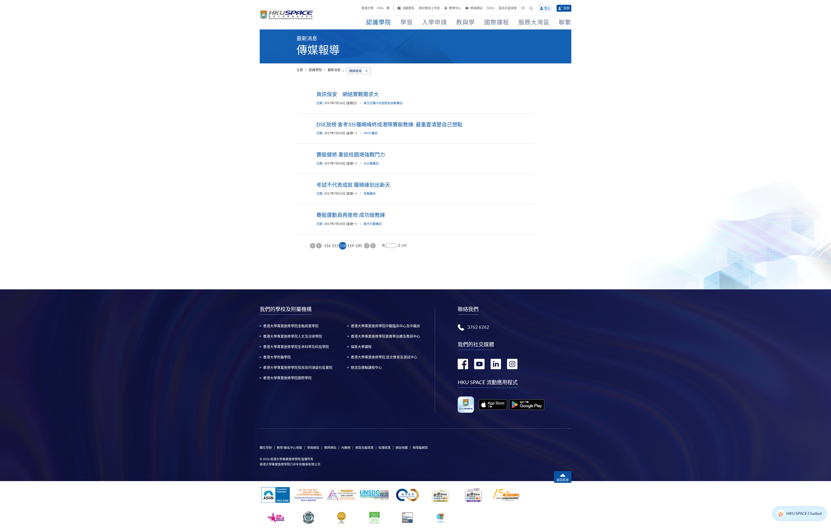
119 (350, 245)
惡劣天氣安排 (508, 8)
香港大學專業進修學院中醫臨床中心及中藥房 (385, 326)
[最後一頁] (373, 245)
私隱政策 (384, 447)
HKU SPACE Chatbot (804, 513)
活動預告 (408, 8)
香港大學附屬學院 (277, 357)
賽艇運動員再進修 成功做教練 (350, 215)
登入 (547, 8)
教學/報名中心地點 (289, 447)
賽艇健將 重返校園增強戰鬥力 (350, 155)
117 (335, 245)
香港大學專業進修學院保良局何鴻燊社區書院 (297, 367)
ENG (380, 8)
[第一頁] (312, 245)
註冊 (566, 8)
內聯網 (345, 447)
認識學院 (315, 70)
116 (327, 245)
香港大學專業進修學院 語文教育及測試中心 (384, 357)
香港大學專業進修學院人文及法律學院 (292, 336)
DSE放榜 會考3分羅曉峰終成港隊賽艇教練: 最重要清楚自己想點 (389, 124)
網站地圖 (402, 447)
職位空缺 (266, 447)
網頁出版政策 (364, 447)
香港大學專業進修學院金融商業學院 (291, 326)
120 (358, 245)
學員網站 (476, 8)
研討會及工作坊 (429, 8)
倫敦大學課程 (361, 347)
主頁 (299, 70)
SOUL (490, 8)
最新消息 (334, 70)
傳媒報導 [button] (355, 71)
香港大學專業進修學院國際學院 (287, 378)
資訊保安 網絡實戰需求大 (347, 94)
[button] (531, 8)
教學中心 (454, 8)
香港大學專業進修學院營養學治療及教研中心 (385, 336)
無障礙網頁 (420, 447)
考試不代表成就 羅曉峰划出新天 (353, 185)
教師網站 (330, 447)
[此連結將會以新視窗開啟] (493, 404)
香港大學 (367, 8)
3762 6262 (478, 327)
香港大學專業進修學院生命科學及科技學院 (296, 347)
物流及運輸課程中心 (366, 367)
